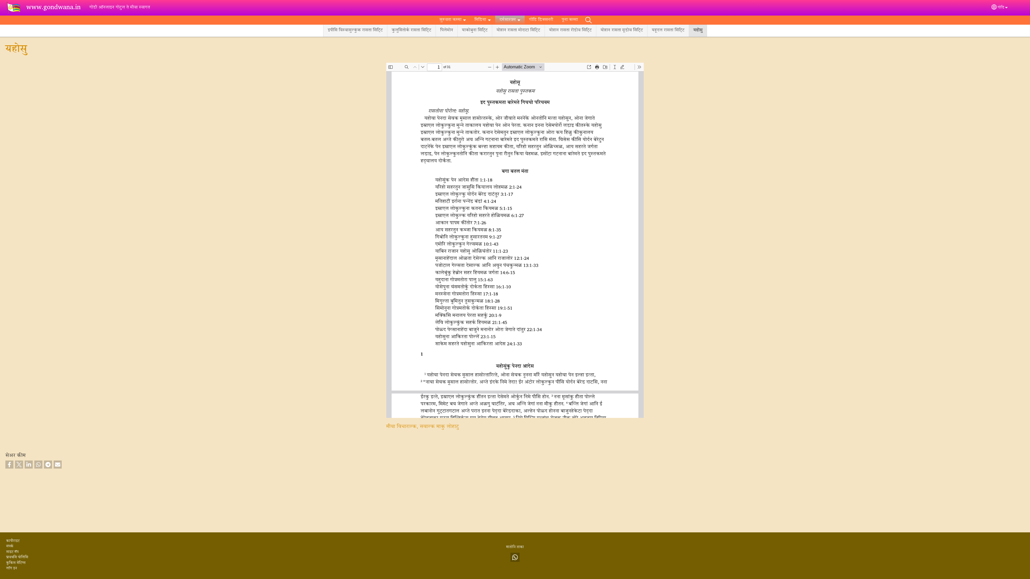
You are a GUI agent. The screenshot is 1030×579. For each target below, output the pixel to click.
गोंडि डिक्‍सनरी (541, 20)
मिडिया (480, 20)
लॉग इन (11, 568)
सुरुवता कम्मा (450, 20)
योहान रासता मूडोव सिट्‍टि (622, 30)
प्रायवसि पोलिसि (17, 557)
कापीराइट (13, 541)
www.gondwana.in (53, 8)
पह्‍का (588, 20)
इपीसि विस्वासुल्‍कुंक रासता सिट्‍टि (355, 30)
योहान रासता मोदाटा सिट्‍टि (518, 30)
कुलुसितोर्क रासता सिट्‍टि (411, 30)
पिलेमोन (446, 30)
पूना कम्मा (570, 20)
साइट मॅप (12, 552)
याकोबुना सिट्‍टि (475, 30)
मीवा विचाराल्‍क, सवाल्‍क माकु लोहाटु (422, 426)
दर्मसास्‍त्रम (507, 20)
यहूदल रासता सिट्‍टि (668, 30)
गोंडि (1001, 7)
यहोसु (697, 30)
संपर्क (9, 546)
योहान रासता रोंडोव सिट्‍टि (570, 30)
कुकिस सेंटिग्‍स (15, 563)
